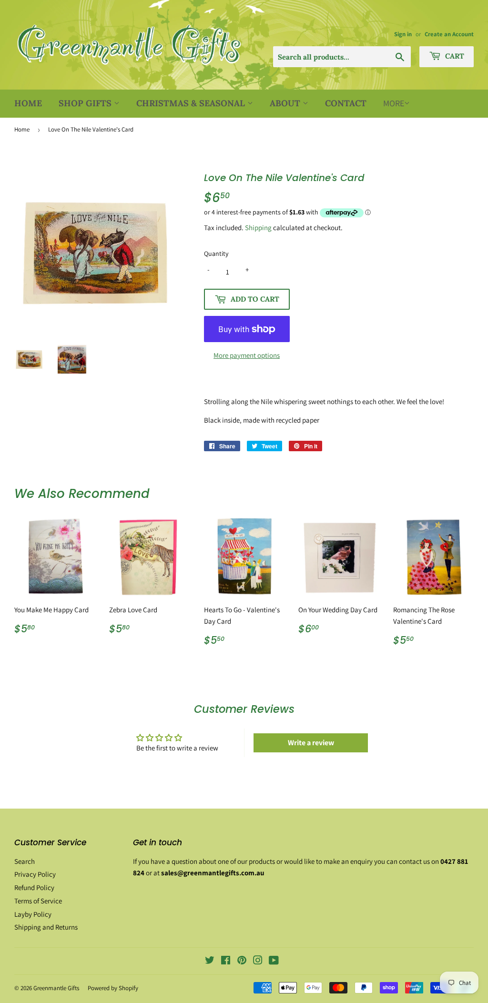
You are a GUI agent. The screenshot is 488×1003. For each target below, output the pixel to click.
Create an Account (449, 34)
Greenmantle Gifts (56, 988)
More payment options (247, 355)
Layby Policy (32, 914)
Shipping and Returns (46, 927)
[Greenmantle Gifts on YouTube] (274, 961)
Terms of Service (38, 900)
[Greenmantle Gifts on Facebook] (226, 961)
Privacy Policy (35, 874)
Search (24, 861)
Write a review (311, 743)
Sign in (403, 34)
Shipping (258, 227)
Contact (345, 103)
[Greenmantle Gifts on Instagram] (258, 961)
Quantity (216, 253)
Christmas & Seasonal (191, 103)
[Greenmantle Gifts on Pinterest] (242, 961)
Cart (453, 56)
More (393, 103)
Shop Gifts (86, 103)
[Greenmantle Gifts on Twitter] (209, 961)
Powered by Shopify (113, 988)
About (286, 103)
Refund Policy (34, 887)
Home (28, 103)
